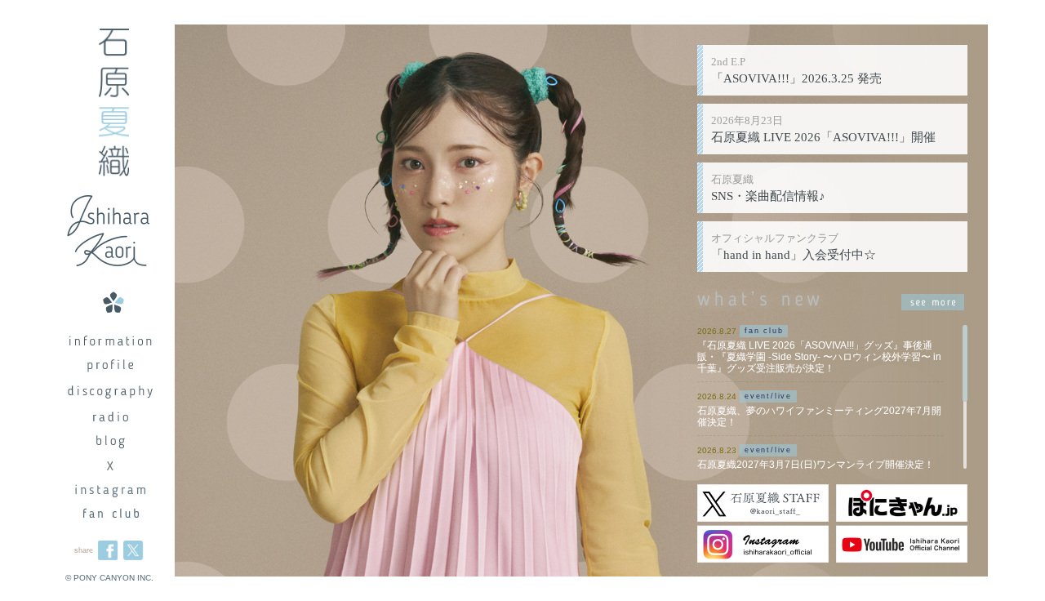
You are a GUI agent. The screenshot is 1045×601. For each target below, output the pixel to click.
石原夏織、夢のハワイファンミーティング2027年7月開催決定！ (819, 416)
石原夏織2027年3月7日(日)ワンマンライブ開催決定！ (815, 464)
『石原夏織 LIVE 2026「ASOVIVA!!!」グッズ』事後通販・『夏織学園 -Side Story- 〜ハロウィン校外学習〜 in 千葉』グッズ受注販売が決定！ (819, 357)
